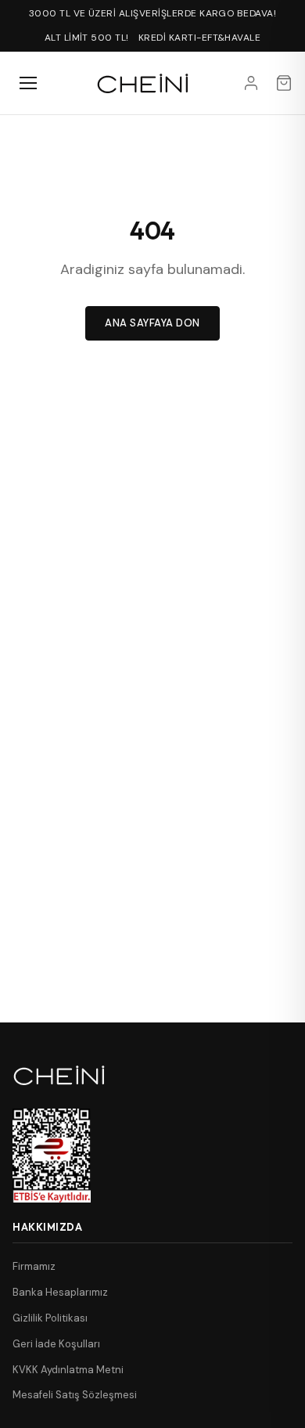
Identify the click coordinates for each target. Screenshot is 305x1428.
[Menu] (28, 83)
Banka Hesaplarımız (60, 1292)
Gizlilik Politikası (50, 1318)
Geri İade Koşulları (56, 1343)
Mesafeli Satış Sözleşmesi (75, 1394)
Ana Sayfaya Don (152, 323)
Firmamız (34, 1266)
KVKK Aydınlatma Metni (68, 1369)
